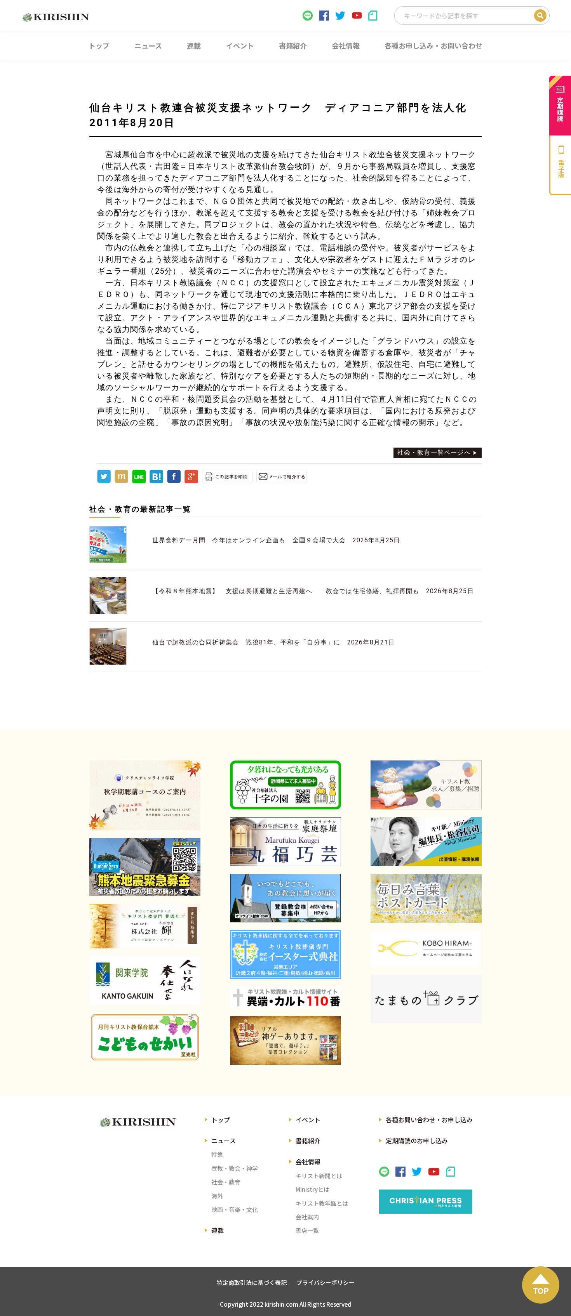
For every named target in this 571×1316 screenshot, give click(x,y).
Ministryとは (312, 1189)
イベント (308, 1119)
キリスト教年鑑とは (322, 1203)
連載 (217, 1230)
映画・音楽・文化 (234, 1209)
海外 (217, 1196)
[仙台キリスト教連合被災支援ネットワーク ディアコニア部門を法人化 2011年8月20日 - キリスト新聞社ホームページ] (156, 481)
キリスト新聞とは (319, 1176)
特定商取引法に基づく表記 (252, 1282)
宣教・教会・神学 (234, 1168)
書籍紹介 (308, 1140)
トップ (220, 1119)
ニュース (223, 1140)
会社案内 (307, 1217)
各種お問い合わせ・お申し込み (429, 1119)
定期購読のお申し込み (417, 1140)
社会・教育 (225, 1182)
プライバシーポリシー (325, 1282)
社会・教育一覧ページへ (434, 452)
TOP (541, 1290)
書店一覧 (307, 1230)
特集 (217, 1154)
